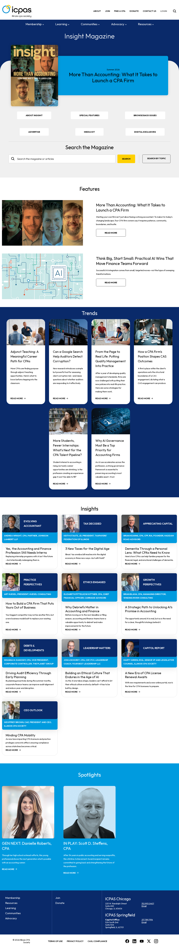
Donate (134, 11)
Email (144, 906)
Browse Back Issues (145, 115)
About (97, 11)
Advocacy (117, 24)
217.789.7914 (147, 919)
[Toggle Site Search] (174, 11)
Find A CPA (119, 11)
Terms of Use (55, 941)
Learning (61, 24)
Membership (34, 24)
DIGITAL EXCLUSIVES (145, 132)
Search (126, 158)
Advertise (34, 132)
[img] (164, 11)
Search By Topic (156, 158)
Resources (144, 24)
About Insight (34, 115)
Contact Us (149, 11)
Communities (89, 24)
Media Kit (93, 133)
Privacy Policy (75, 941)
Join (107, 11)
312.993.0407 (148, 903)
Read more (111, 232)
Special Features (89, 115)
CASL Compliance (97, 941)
